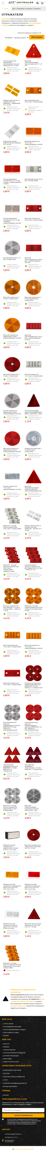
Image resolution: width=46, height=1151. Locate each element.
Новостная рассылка (11, 1061)
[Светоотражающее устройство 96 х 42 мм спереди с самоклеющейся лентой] (12, 209)
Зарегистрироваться (23, 1115)
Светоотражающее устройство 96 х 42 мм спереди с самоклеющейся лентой (12, 221)
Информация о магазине (12, 1070)
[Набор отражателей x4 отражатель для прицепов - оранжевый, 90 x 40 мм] (12, 91)
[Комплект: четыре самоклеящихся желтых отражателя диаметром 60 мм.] (34, 596)
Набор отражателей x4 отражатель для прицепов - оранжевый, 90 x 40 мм (11, 103)
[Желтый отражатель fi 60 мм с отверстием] (12, 287)
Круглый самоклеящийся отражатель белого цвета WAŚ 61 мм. (32, 808)
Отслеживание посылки (12, 1026)
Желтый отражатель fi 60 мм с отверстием (11, 298)
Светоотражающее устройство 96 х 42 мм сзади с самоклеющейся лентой (12, 181)
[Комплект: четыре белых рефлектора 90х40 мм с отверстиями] (12, 516)
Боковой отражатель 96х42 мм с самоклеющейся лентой (33, 143)
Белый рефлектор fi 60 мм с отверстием (11, 258)
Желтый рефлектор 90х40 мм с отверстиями (34, 101)
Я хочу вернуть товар (11, 1032)
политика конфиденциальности (15, 1083)
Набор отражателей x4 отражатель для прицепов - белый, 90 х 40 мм (33, 528)
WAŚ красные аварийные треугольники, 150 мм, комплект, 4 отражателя (33, 767)
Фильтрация (37, 37)
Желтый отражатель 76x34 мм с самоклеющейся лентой (33, 647)
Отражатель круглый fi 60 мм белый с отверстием (33, 450)
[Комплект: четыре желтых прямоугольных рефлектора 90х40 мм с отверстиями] (12, 953)
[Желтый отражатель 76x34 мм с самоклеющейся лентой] (34, 636)
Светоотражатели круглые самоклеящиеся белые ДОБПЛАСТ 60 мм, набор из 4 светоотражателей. (11, 726)
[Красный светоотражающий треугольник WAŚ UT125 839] (34, 51)
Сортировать (9, 38)
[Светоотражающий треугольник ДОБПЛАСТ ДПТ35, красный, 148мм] (34, 401)
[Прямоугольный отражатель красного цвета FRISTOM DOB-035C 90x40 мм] (34, 875)
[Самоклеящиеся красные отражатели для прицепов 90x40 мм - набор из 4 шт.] (34, 555)
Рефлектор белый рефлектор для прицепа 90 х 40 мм (12, 143)
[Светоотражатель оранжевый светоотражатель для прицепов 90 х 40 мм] (12, 51)
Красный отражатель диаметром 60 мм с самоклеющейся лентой (12, 450)
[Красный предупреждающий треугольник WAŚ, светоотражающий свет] (34, 477)
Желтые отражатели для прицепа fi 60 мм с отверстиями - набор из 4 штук (12, 608)
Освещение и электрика (24, 9)
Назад (6, 9)
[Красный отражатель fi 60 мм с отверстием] (12, 365)
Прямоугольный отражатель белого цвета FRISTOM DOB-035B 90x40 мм (10, 926)
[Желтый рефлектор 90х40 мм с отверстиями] (34, 91)
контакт (6, 1035)
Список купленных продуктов (14, 1052)
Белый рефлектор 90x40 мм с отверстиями (34, 180)
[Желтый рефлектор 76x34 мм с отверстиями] (12, 636)
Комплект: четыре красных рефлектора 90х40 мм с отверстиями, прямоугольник (11, 568)
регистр (6, 1044)
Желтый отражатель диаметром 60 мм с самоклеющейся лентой (12, 336)
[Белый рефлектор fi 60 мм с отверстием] (12, 248)
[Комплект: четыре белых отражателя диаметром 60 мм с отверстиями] (12, 796)
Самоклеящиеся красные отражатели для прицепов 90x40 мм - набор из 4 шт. (33, 567)
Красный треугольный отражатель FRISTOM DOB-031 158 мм (33, 925)
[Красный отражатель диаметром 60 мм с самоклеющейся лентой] (12, 439)
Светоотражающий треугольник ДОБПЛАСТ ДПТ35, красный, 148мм (33, 412)
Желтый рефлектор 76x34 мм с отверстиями (12, 646)
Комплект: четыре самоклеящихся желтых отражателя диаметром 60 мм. (33, 608)
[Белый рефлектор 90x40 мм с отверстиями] (34, 169)
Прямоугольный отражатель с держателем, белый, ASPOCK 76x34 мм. (10, 847)
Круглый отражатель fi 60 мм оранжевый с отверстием (33, 299)
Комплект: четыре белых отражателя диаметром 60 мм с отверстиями (10, 808)
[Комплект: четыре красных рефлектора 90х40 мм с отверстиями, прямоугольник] (12, 555)
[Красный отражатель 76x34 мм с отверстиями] (12, 673)
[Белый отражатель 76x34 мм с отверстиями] (34, 365)
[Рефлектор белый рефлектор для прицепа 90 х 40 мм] (12, 132)
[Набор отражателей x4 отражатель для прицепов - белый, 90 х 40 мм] (34, 516)
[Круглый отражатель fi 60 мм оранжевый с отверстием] (34, 287)
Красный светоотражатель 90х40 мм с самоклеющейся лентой (33, 260)
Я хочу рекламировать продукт (14, 1029)
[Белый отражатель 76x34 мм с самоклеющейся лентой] (12, 477)
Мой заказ (7, 1019)
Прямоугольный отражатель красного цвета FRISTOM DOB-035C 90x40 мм (32, 887)
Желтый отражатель (28, 1001)
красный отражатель (18, 1006)
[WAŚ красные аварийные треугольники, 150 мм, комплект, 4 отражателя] (34, 755)
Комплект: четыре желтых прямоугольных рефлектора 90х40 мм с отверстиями (12, 965)
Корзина (6, 1047)
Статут (5, 1080)
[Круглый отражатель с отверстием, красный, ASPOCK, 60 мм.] (34, 835)
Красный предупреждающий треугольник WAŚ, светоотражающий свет (33, 489)
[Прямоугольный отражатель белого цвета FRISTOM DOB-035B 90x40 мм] (12, 914)
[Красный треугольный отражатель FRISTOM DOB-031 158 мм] (34, 914)
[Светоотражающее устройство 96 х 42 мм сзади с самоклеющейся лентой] (12, 169)
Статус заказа (8, 1023)
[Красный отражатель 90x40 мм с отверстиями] (34, 209)
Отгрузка (6, 1073)
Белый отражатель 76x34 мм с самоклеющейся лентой (12, 488)
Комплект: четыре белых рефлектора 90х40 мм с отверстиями (12, 527)
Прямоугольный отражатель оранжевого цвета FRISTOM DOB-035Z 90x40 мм (12, 887)
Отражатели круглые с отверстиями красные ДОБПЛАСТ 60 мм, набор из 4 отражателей (33, 685)
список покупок (9, 1050)
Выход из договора (10, 1086)
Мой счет (6, 1039)
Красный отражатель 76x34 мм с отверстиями (12, 684)
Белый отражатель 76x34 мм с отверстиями (34, 375)
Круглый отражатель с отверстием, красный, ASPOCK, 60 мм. (33, 846)
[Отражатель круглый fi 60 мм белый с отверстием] (34, 439)
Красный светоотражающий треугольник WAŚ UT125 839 (33, 63)
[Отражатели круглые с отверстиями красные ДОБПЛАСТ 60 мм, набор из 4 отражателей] (34, 673)
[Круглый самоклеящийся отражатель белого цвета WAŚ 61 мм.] (34, 796)
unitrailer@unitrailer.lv (13, 1134)
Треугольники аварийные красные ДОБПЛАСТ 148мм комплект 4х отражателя (10, 768)
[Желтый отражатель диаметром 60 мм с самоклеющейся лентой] (12, 325)
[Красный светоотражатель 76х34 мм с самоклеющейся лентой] (34, 325)
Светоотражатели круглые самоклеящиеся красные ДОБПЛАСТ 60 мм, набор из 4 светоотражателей (33, 726)
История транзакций (10, 1055)
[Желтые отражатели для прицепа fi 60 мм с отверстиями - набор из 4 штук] (12, 596)
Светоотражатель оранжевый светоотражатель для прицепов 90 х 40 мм (11, 63)
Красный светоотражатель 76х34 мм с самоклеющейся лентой (33, 337)
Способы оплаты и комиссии (14, 1076)
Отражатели (6, 19)
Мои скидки (7, 1058)
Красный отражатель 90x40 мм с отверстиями (34, 219)
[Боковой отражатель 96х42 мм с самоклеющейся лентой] (34, 132)
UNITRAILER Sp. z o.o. (11, 1137)
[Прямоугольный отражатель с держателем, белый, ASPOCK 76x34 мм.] (12, 835)
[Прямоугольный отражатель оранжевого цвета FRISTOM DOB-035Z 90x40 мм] (12, 875)
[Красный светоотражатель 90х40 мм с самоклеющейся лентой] (34, 248)
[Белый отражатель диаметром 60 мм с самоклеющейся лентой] (12, 401)
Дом (13, 9)
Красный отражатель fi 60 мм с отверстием (11, 375)
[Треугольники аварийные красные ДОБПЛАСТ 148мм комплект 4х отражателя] (12, 755)
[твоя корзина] (42, 3)
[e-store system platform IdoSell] (23, 1149)
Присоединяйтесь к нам (14, 1099)
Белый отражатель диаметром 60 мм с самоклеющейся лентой (12, 412)
